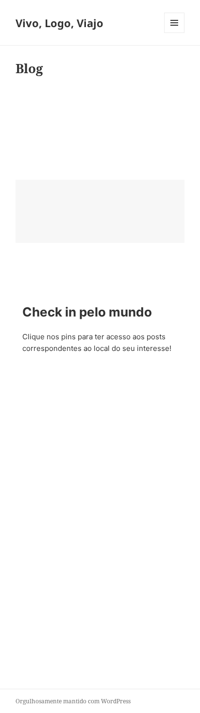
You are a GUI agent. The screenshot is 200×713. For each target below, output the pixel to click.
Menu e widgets (174, 32)
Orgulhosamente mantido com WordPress (73, 701)
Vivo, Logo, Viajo (59, 23)
